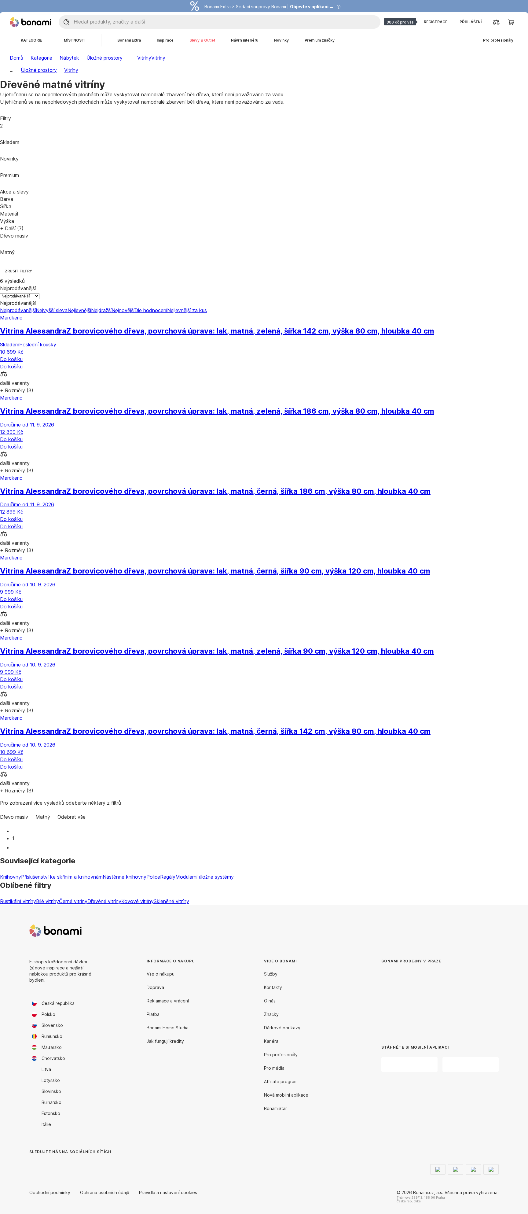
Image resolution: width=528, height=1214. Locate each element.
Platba (153, 1014)
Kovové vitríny (137, 901)
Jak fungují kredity (165, 1041)
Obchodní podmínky (49, 1192)
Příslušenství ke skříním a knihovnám (62, 877)
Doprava (155, 987)
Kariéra (271, 1041)
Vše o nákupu (160, 973)
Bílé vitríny (47, 901)
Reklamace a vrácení (168, 1000)
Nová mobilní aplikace (286, 1095)
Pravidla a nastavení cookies (168, 1192)
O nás (270, 1000)
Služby (270, 973)
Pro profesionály (281, 1054)
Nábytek (69, 58)
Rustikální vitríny (18, 901)
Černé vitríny (73, 901)
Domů (16, 58)
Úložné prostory (104, 58)
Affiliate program (281, 1081)
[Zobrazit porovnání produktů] (496, 22)
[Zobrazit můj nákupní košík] (511, 22)
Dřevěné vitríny (104, 901)
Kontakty (273, 987)
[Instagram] (49, 1164)
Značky (271, 1014)
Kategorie (41, 58)
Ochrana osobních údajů (104, 1192)
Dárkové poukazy (282, 1027)
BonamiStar (275, 1108)
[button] (264, 374)
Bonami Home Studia (168, 1027)
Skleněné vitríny (171, 901)
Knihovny (10, 877)
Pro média (274, 1068)
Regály (167, 877)
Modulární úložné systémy (204, 877)
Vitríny (158, 58)
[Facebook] (34, 1164)
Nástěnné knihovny (124, 877)
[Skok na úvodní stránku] (30, 22)
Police (153, 877)
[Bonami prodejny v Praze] (431, 999)
